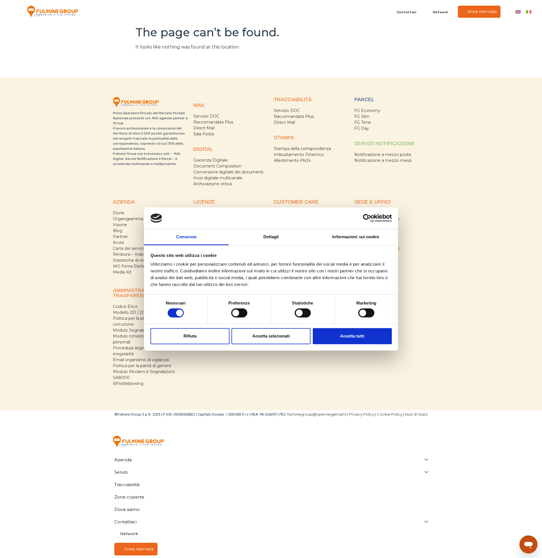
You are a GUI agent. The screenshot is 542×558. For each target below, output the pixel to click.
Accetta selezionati (271, 336)
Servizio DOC (206, 116)
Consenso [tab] (186, 236)
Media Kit (122, 272)
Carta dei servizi (128, 248)
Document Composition (217, 166)
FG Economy (367, 110)
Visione (120, 224)
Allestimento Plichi (292, 160)
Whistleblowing (128, 383)
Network (440, 12)
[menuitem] (518, 12)
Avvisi (118, 242)
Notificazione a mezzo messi (383, 160)
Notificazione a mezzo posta (382, 154)
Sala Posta (203, 133)
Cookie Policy (389, 414)
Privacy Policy (361, 414)
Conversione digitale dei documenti (228, 172)
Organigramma (128, 218)
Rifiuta (189, 336)
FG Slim (362, 116)
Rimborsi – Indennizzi (134, 254)
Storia (118, 212)
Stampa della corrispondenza (302, 148)
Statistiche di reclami (133, 260)
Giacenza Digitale (210, 160)
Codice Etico (125, 306)
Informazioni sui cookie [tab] (355, 236)
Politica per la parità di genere (142, 365)
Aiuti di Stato (416, 414)
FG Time (362, 122)
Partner (120, 236)
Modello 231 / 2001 (131, 312)
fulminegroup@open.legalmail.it (317, 414)
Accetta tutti (352, 336)
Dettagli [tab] (271, 236)
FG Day (361, 128)
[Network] (429, 12)
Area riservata (481, 11)
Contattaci (406, 12)
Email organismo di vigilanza (141, 359)
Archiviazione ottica (212, 183)
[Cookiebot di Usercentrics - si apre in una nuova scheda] (367, 218)
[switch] (239, 312)
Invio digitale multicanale (217, 177)
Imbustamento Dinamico (299, 154)
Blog (117, 230)
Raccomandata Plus (213, 122)
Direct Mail (204, 128)
